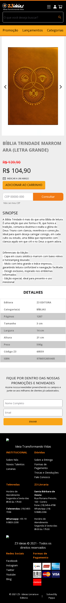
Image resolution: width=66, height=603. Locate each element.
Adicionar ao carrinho (23, 185)
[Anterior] (5, 87)
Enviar (33, 421)
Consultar (48, 197)
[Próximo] (60, 87)
